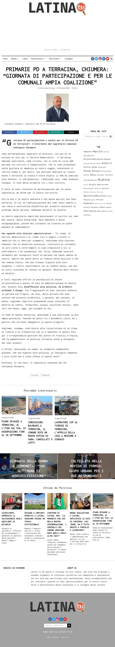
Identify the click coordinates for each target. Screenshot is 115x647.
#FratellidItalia (106, 171)
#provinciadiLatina (95, 195)
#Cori (99, 163)
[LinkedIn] (103, 58)
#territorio (102, 211)
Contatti (55, 637)
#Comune (107, 159)
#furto (86, 175)
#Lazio (92, 184)
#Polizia (86, 192)
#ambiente (88, 152)
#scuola (87, 207)
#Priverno (100, 192)
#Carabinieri (89, 155)
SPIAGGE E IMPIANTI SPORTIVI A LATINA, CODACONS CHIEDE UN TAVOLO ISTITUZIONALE (34, 519)
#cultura (87, 167)
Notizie (14, 58)
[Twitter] (96, 58)
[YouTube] (107, 58)
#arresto (106, 151)
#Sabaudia (89, 203)
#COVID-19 (107, 163)
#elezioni (34, 375)
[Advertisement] (57, 32)
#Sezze (102, 207)
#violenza (87, 215)
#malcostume (102, 184)
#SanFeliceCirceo (100, 203)
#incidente (109, 175)
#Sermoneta (95, 207)
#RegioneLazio (89, 200)
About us (64, 637)
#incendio (100, 175)
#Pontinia (93, 192)
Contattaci (69, 58)
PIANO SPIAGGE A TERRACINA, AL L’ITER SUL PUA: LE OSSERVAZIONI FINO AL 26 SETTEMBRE (14, 428)
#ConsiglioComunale (90, 163)
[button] (110, 136)
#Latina (104, 179)
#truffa (110, 211)
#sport (109, 207)
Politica (74, 88)
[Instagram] (100, 58)
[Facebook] (92, 58)
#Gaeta (93, 175)
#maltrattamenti (89, 188)
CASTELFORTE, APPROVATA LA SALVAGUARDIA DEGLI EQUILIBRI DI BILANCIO (12, 519)
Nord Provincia (37, 58)
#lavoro (86, 184)
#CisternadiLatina (93, 159)
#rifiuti (99, 200)
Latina (25, 58)
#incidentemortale (90, 180)
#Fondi (87, 171)
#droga (94, 167)
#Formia (96, 171)
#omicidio (105, 188)
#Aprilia (98, 151)
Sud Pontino (54, 58)
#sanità (109, 203)
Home (5, 58)
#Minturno (98, 188)
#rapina (109, 196)
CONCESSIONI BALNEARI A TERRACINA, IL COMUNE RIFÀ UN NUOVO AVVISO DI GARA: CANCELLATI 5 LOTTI (40, 432)
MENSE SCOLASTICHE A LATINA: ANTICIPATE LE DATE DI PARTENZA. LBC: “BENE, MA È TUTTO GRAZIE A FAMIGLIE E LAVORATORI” (80, 521)
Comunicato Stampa (47, 88)
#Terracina (46, 375)
